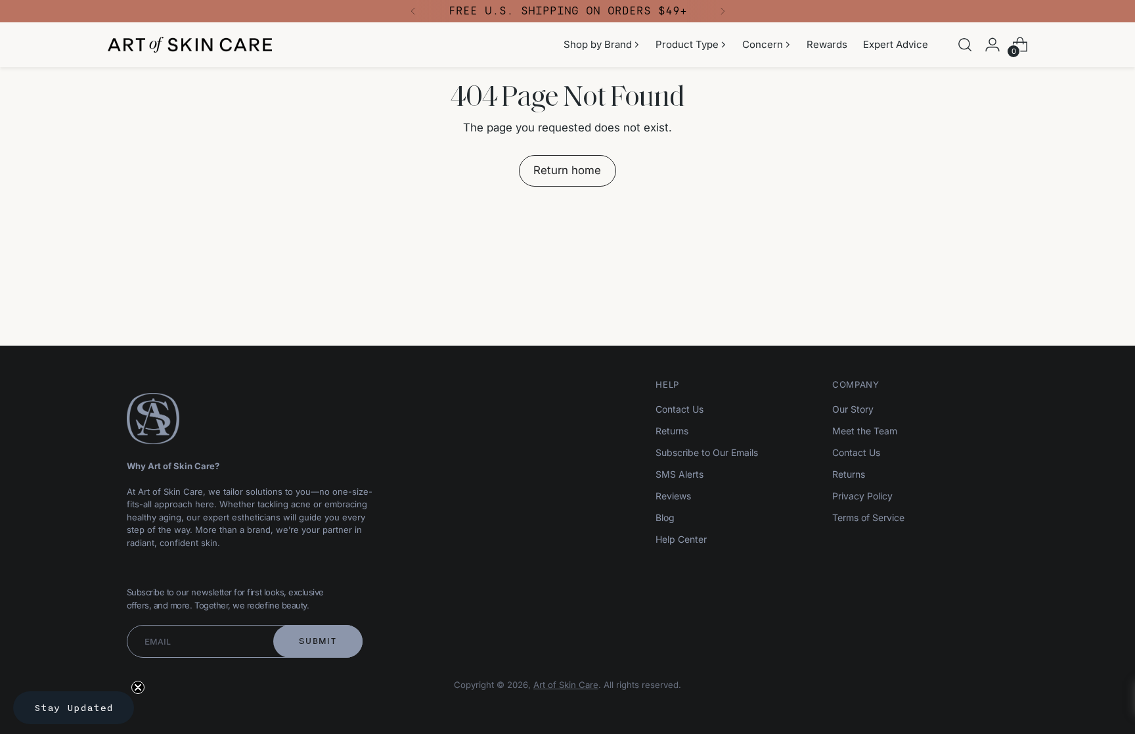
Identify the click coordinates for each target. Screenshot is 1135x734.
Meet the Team (864, 430)
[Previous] (413, 11)
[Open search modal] (965, 45)
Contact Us (679, 409)
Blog (665, 517)
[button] (73, 707)
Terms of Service (868, 517)
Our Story (853, 409)
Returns (672, 430)
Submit (317, 641)
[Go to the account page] (992, 45)
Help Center (681, 539)
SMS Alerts (679, 474)
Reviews (673, 495)
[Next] (722, 11)
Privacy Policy (862, 495)
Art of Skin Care (565, 684)
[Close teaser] (138, 687)
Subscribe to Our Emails (707, 452)
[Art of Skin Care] (190, 45)
